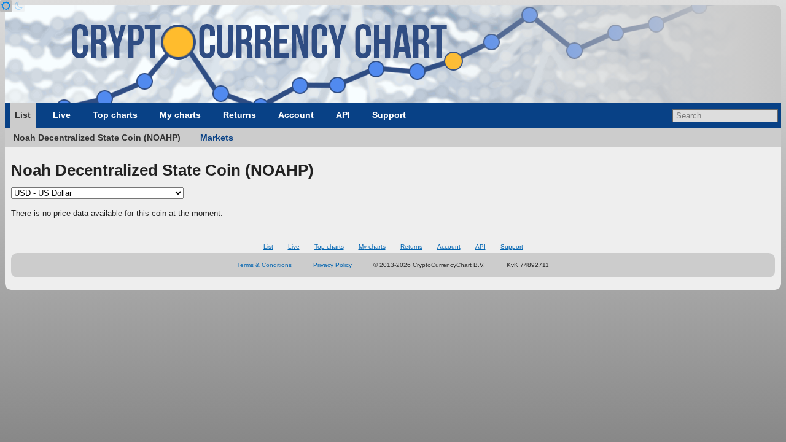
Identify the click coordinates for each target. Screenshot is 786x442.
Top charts (115, 115)
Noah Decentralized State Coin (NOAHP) (97, 137)
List (23, 115)
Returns (239, 115)
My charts (180, 115)
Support (389, 115)
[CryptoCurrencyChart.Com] (393, 54)
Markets (216, 137)
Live (62, 115)
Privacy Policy (332, 265)
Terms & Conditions (264, 265)
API (343, 115)
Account (296, 115)
